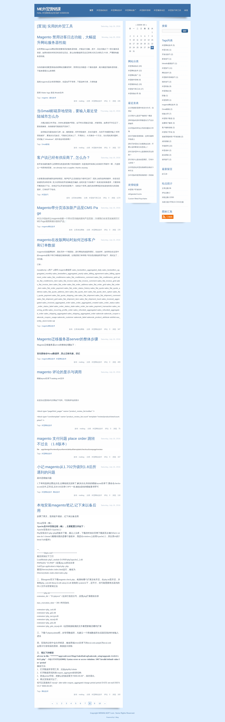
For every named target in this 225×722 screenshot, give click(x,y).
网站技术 (56, 492)
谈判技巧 (166, 159)
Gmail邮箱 (45, 144)
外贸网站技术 (116, 10)
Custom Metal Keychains (137, 199)
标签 (186, 10)
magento (45, 98)
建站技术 (52, 98)
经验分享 (166, 114)
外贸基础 (166, 91)
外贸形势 (166, 100)
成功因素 (166, 141)
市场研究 (167, 146)
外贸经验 (166, 86)
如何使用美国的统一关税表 (141, 175)
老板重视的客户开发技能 (172, 137)
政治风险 (166, 155)
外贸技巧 (45, 195)
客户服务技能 (168, 128)
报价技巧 (166, 82)
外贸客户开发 (168, 132)
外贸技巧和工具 (174, 10)
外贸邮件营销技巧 (170, 77)
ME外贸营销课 (49, 9)
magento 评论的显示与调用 (59, 372)
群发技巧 (166, 59)
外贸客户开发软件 (135, 190)
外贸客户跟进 (168, 118)
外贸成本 (166, 150)
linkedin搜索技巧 (169, 63)
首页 (91, 10)
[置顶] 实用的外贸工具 (55, 26)
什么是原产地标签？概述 (140, 116)
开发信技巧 (167, 54)
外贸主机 (166, 50)
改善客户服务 (168, 123)
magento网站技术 (48, 227)
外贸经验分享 (134, 93)
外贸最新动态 (159, 10)
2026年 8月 (141, 25)
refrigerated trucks (135, 194)
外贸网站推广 (130, 10)
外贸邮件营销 (145, 10)
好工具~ (165, 174)
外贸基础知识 (102, 10)
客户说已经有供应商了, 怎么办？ (63, 158)
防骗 (165, 96)
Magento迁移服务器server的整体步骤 (67, 339)
